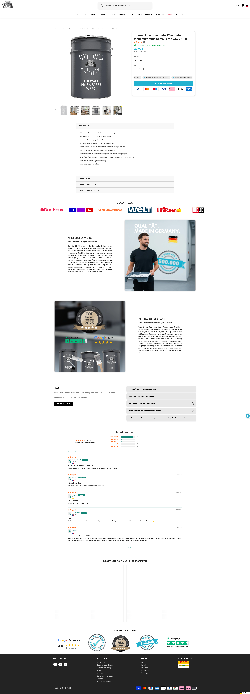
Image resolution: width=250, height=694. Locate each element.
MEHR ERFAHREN (63, 404)
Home (56, 29)
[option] (90, 67)
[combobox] (127, 5)
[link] (52, 210)
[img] (72, 457)
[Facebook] (55, 664)
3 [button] (125, 547)
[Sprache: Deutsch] (247, 5)
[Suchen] (125, 5)
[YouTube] (65, 664)
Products (63, 29)
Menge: (136, 65)
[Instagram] (60, 664)
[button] (55, 110)
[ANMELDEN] (237, 5)
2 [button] (122, 547)
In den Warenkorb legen (163, 83)
